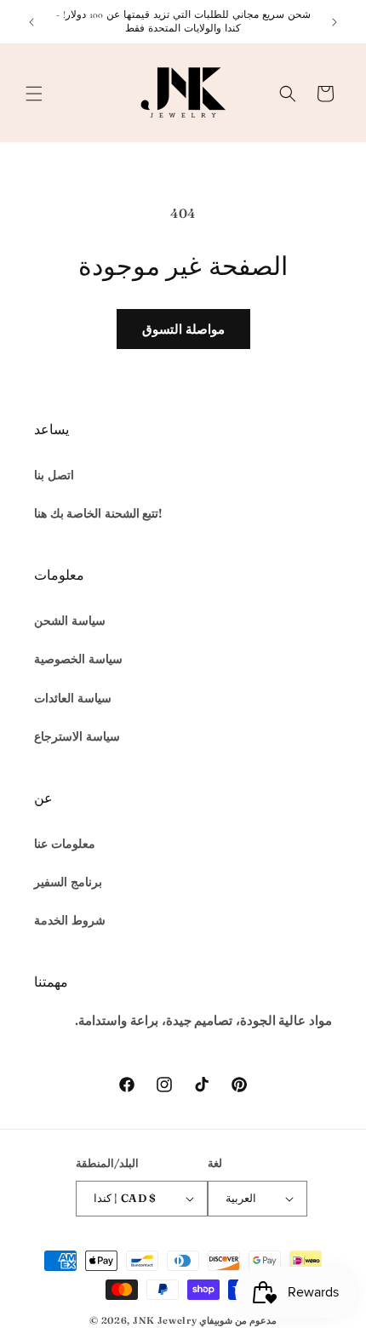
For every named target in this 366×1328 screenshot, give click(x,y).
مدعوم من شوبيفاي (237, 1320)
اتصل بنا (54, 475)
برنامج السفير (68, 882)
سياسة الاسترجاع (77, 736)
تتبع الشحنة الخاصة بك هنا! (98, 513)
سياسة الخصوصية (78, 659)
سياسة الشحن (70, 620)
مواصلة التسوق (183, 329)
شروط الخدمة (70, 920)
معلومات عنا (64, 843)
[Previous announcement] (31, 22)
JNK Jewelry (165, 1320)
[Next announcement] (334, 22)
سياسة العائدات (73, 698)
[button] (34, 93)
